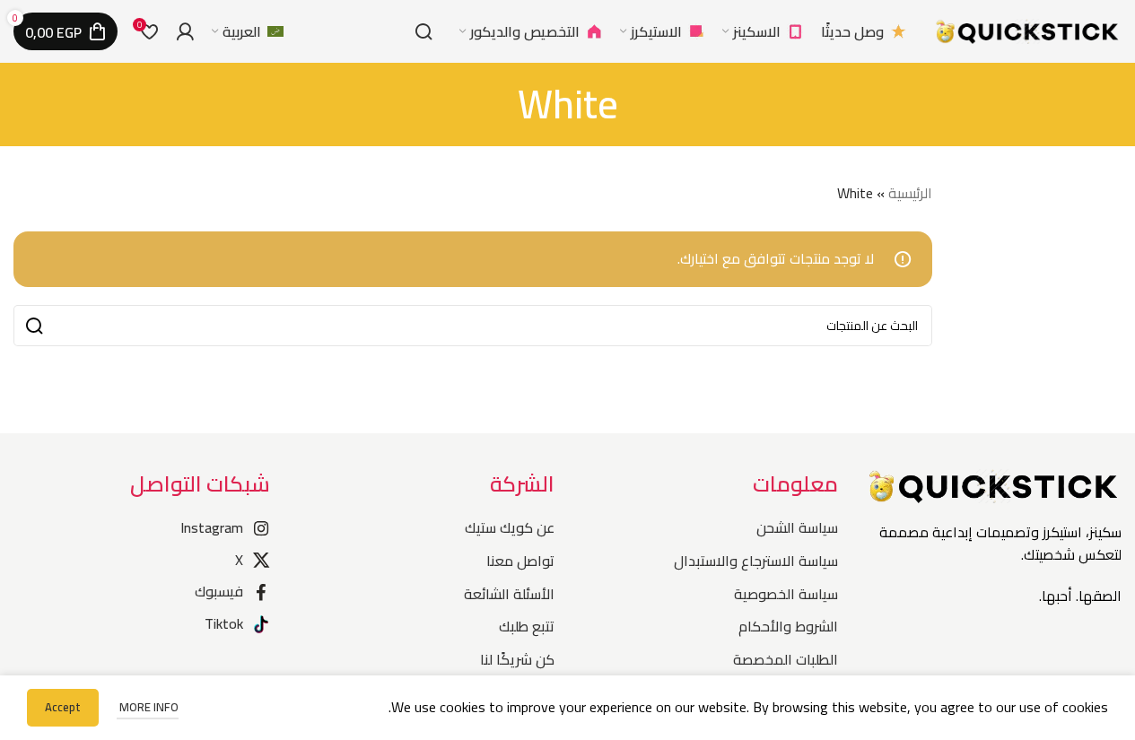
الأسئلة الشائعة (509, 593)
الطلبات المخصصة (785, 659)
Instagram (211, 527)
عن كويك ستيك (509, 527)
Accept (63, 707)
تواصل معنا (520, 560)
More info (148, 707)
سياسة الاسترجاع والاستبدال (756, 560)
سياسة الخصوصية (786, 593)
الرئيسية (910, 192)
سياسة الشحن (797, 527)
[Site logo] (1027, 29)
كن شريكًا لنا (517, 659)
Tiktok (224, 623)
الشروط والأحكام (788, 626)
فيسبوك (219, 591)
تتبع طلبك (526, 626)
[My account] (185, 31)
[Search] (423, 31)
